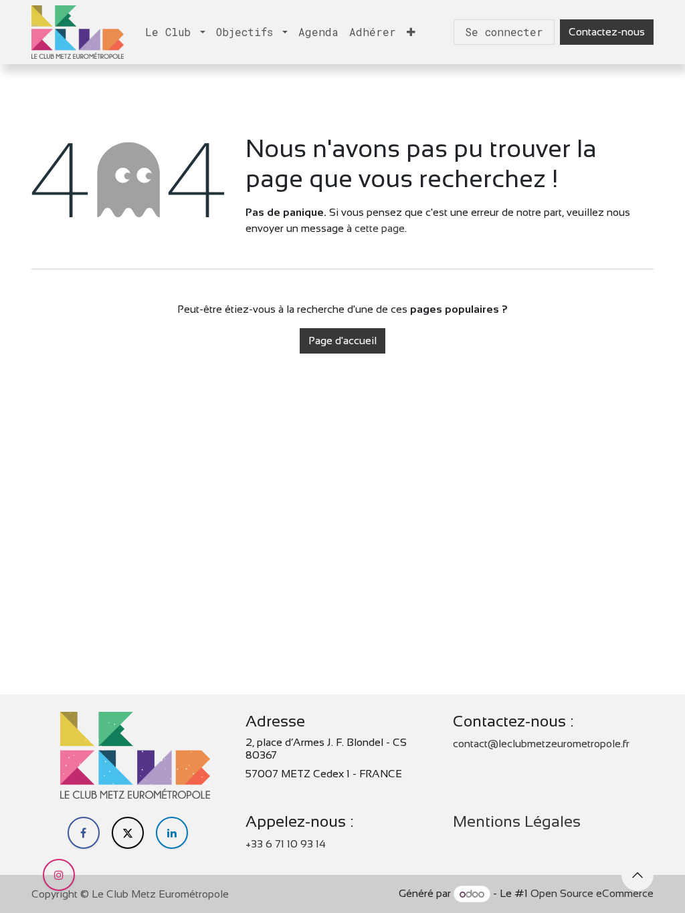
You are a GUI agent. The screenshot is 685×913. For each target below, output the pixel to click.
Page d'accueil (342, 340)
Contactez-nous (607, 31)
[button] (637, 875)
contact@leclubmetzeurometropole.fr (541, 743)
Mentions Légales (517, 821)
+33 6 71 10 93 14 (286, 844)
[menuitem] (175, 32)
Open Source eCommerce (592, 894)
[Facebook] (83, 833)
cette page (380, 228)
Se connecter (504, 32)
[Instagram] (59, 875)
